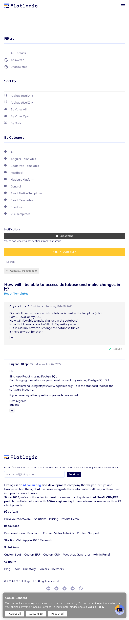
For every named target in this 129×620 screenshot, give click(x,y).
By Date (16, 123)
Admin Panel (101, 554)
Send (72, 474)
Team (16, 569)
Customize (36, 613)
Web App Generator (76, 554)
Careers (43, 569)
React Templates (16, 293)
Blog (7, 569)
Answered (17, 60)
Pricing (53, 519)
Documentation (14, 533)
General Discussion (23, 270)
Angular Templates (23, 159)
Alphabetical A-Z (22, 95)
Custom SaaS (13, 554)
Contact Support (88, 533)
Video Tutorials (64, 533)
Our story (29, 569)
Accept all (57, 613)
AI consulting (32, 485)
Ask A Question (64, 252)
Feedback (17, 172)
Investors (57, 569)
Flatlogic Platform (22, 179)
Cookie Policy (96, 606)
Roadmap (17, 207)
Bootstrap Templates (25, 166)
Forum (47, 533)
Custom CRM (51, 554)
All (12, 152)
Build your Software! (17, 519)
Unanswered (19, 66)
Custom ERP (32, 554)
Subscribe (65, 236)
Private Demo (70, 519)
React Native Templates (26, 193)
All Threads (18, 53)
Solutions (40, 519)
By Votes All (19, 109)
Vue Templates (20, 214)
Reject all (15, 613)
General (16, 186)
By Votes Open (20, 116)
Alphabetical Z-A (22, 102)
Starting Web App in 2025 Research (28, 540)
